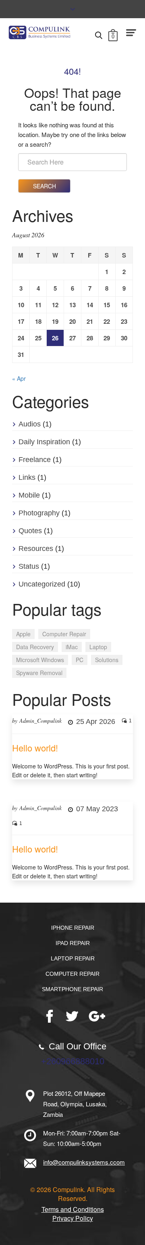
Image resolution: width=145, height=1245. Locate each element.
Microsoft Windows (40, 660)
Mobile (29, 495)
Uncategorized (42, 584)
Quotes (30, 531)
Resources (36, 548)
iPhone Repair (72, 927)
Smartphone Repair (72, 989)
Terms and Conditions (72, 1209)
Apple (23, 634)
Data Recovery (35, 647)
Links (27, 477)
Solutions (106, 660)
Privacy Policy (72, 1218)
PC (79, 660)
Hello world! (35, 747)
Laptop (98, 647)
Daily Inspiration (44, 442)
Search (44, 186)
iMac (72, 647)
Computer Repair (64, 634)
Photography (39, 513)
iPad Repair (73, 943)
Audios (30, 424)
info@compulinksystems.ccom (84, 1162)
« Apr (19, 378)
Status (29, 566)
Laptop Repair (73, 958)
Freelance (35, 460)
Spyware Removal (39, 673)
